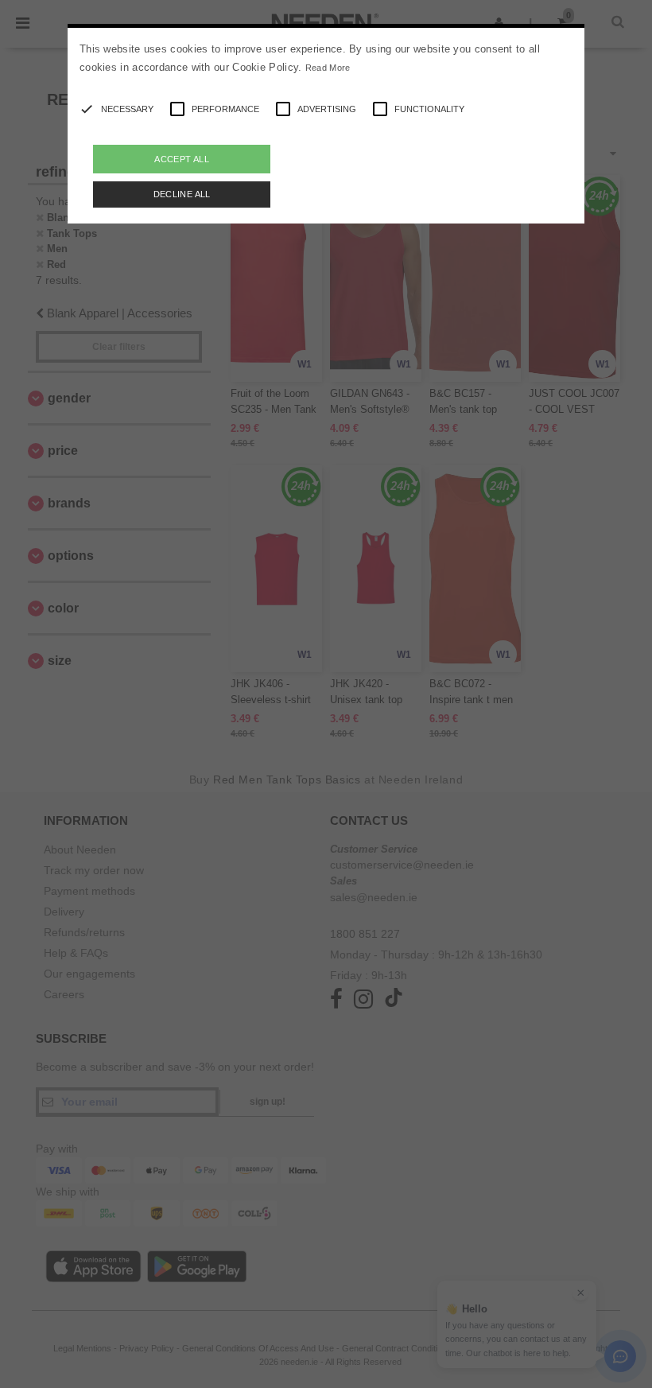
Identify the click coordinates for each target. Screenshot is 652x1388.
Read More (328, 67)
